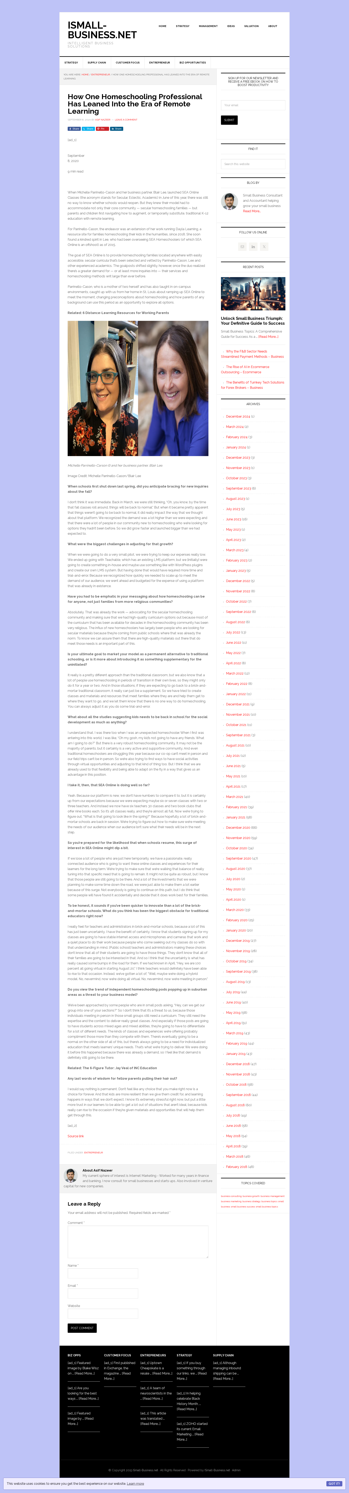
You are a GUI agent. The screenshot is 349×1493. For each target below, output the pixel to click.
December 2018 (238, 1064)
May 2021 (233, 776)
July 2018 (233, 1115)
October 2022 (236, 601)
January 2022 (236, 694)
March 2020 (235, 910)
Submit (229, 120)
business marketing (231, 1201)
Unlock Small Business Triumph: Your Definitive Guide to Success (253, 321)
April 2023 (233, 540)
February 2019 (236, 1043)
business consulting (231, 1196)
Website (74, 1306)
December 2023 (238, 458)
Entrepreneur (93, 1152)
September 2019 (238, 971)
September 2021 (238, 735)
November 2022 (238, 591)
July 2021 (233, 756)
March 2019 (234, 1033)
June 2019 (233, 1002)
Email (73, 1286)
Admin (236, 1470)
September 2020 (238, 858)
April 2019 (233, 1023)
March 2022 (235, 673)
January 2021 (235, 817)
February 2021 (236, 807)
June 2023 (233, 519)
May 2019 (233, 1013)
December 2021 (238, 704)
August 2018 (235, 1105)
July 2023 (233, 509)
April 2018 (233, 1146)
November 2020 (238, 838)
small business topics (267, 1206)
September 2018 (238, 1095)
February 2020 (237, 920)
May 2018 (233, 1136)
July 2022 (233, 632)
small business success (243, 1206)
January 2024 (236, 447)
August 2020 (235, 869)
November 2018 (238, 1074)
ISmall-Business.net (102, 30)
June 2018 (233, 1126)
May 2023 (233, 529)
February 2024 (237, 437)
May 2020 (233, 889)
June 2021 (233, 766)
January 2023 (236, 571)
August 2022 (235, 622)
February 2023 (236, 560)
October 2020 (236, 848)
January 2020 (236, 930)
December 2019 (238, 941)
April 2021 (233, 786)
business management (273, 1196)
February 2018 (236, 1167)
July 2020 (233, 879)
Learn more (135, 1484)
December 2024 (238, 416)
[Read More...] (268, 337)
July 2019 (233, 992)
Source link (76, 1136)
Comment (76, 1223)
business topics (269, 1201)
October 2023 (236, 478)
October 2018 (236, 1084)
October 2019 (236, 961)
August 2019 (235, 982)
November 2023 (238, 468)
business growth (251, 1196)
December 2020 (238, 828)
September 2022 (238, 612)
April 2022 (233, 663)
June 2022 (233, 643)
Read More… (252, 211)
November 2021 (238, 714)
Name (73, 1265)
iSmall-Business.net (145, 1470)
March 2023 (235, 550)
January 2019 (236, 1054)
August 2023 (235, 499)
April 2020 (233, 899)
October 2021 (236, 725)
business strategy (251, 1201)
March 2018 (234, 1156)
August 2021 (235, 745)
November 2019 (238, 951)
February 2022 (236, 684)
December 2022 (238, 581)
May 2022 (233, 653)
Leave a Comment (126, 119)
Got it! (334, 1483)
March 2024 (235, 427)
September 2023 (238, 488)
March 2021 (234, 797)
